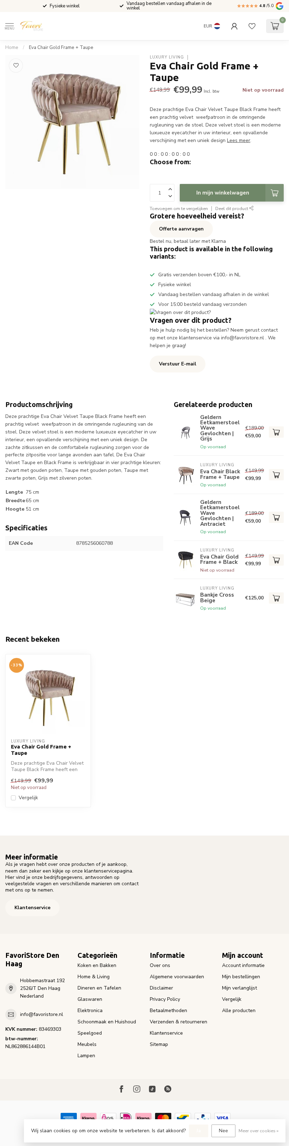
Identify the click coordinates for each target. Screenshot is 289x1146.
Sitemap (159, 1044)
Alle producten (239, 1010)
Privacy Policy (165, 999)
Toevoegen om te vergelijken (179, 208)
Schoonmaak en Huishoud (107, 1021)
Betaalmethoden (168, 1010)
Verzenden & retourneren (178, 1021)
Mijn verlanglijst (239, 988)
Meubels (87, 1044)
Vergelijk (28, 797)
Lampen (86, 1055)
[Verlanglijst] (252, 26)
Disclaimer (161, 988)
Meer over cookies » (258, 1131)
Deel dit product (232, 208)
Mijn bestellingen (241, 976)
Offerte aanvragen (181, 229)
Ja (198, 1130)
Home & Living (94, 976)
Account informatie (243, 965)
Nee (223, 1130)
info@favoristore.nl (41, 1014)
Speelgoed (90, 1033)
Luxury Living (167, 57)
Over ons (160, 965)
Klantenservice (32, 907)
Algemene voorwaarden (177, 976)
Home (11, 47)
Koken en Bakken (97, 965)
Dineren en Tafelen (99, 988)
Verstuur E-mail (177, 364)
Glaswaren (90, 999)
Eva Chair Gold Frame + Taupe (61, 47)
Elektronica (90, 1010)
